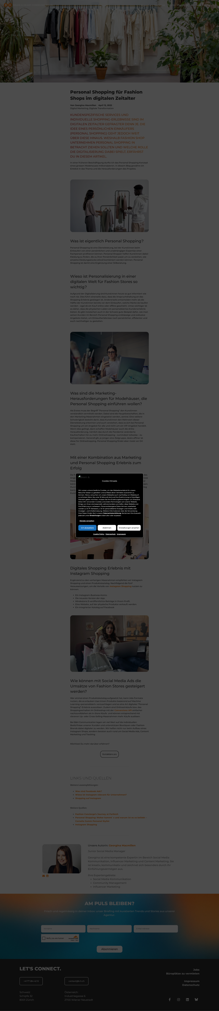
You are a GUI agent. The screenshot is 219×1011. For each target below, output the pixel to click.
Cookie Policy (98, 534)
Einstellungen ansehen (129, 528)
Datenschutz (111, 534)
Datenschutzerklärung (112, 513)
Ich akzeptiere (87, 528)
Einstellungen (95, 515)
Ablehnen (107, 528)
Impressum (121, 534)
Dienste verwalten (87, 521)
